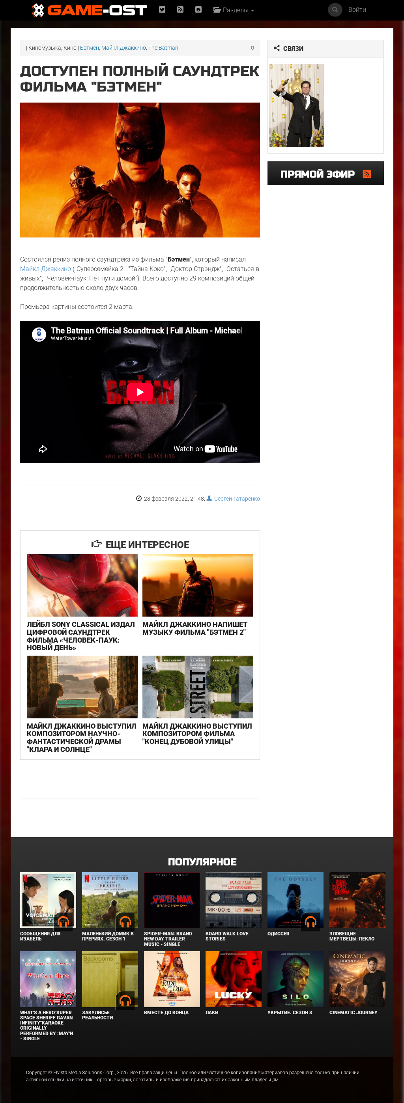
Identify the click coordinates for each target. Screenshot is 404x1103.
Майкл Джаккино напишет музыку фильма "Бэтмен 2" (194, 628)
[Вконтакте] (198, 10)
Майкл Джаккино (123, 48)
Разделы (235, 10)
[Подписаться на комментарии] (367, 174)
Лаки (212, 1012)
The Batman (163, 48)
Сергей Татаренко (236, 498)
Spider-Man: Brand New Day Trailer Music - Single (168, 939)
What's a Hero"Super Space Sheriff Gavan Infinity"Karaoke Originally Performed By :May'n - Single (46, 1025)
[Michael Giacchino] (296, 105)
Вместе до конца (166, 1012)
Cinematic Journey (353, 1012)
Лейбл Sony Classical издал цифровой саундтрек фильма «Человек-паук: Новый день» (81, 636)
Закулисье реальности (97, 1015)
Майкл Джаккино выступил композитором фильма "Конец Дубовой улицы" (197, 734)
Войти (357, 9)
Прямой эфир (322, 174)
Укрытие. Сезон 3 (289, 1012)
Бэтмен (89, 48)
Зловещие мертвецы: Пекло (351, 936)
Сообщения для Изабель (40, 936)
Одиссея (278, 934)
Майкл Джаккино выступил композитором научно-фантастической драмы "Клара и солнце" (82, 737)
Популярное (202, 862)
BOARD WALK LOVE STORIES (227, 936)
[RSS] (180, 10)
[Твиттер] (162, 10)
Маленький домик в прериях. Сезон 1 (108, 936)
